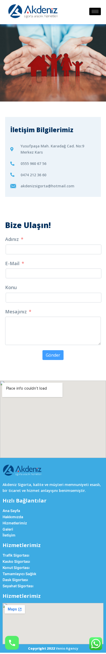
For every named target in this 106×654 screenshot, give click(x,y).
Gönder (53, 355)
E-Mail (12, 263)
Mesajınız (16, 311)
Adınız (12, 239)
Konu (11, 287)
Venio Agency (67, 648)
